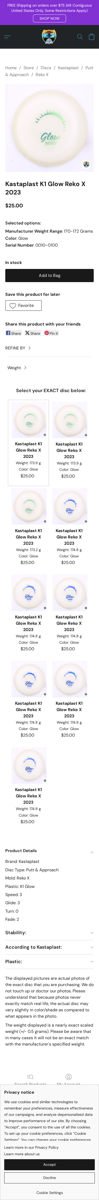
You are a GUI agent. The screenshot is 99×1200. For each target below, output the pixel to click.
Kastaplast (68, 68)
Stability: (15, 932)
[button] (49, 18)
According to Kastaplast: (33, 947)
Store (28, 68)
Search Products (30, 1084)
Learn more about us (22, 1154)
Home (11, 68)
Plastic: (13, 961)
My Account (68, 1084)
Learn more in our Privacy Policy (31, 1147)
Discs (46, 68)
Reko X (42, 74)
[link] (49, 1191)
